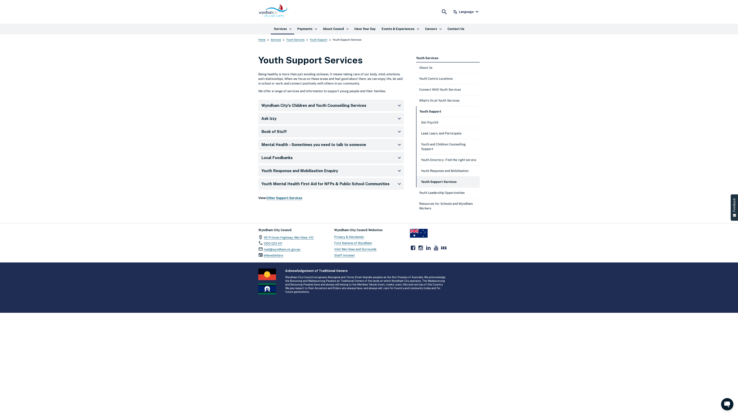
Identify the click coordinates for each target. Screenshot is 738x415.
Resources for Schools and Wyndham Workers (446, 206)
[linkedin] (428, 248)
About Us (425, 68)
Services (276, 39)
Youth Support (318, 39)
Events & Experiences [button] (401, 29)
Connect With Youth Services (440, 89)
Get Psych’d (429, 122)
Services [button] (283, 29)
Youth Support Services (439, 182)
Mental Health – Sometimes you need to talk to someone (313, 144)
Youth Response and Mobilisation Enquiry (299, 170)
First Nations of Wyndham (353, 243)
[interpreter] (444, 248)
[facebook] (413, 248)
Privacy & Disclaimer (349, 237)
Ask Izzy (269, 118)
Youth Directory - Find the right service (448, 160)
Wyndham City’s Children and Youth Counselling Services (313, 105)
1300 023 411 (273, 243)
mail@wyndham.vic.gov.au (282, 249)
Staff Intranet (344, 255)
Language (463, 12)
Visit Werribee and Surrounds (355, 249)
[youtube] (436, 248)
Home (262, 39)
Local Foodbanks (277, 157)
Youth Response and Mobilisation (445, 171)
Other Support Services (284, 198)
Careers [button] (434, 29)
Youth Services (295, 39)
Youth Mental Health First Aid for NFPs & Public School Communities (325, 184)
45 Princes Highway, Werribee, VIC (289, 237)
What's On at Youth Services (439, 100)
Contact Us (455, 29)
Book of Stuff (274, 131)
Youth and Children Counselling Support (443, 147)
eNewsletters (273, 255)
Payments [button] (307, 29)
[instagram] (421, 248)
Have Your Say (365, 29)
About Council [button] (336, 29)
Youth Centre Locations (436, 79)
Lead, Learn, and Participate (441, 133)
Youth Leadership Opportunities (442, 193)
